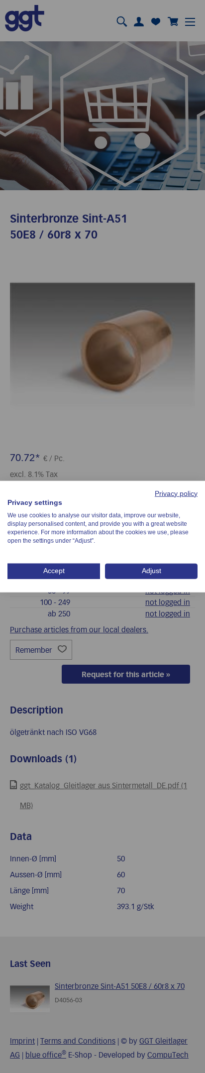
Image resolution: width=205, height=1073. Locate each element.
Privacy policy (176, 493)
